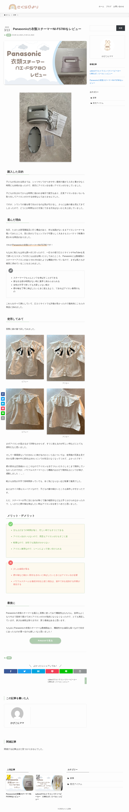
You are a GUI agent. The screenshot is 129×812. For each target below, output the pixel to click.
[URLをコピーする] (80, 671)
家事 (8, 35)
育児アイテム (98, 103)
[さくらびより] (23, 6)
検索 (120, 28)
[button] (10, 671)
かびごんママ (17, 723)
